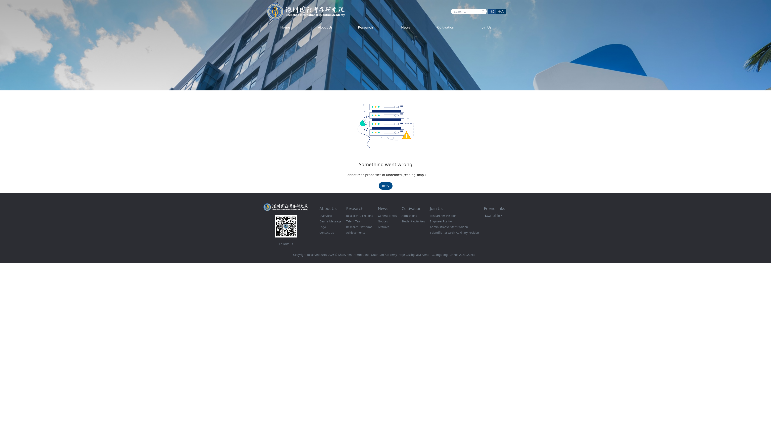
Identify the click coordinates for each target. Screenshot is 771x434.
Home (285, 27)
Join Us (485, 27)
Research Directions (359, 216)
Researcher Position (443, 216)
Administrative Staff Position (449, 227)
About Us (325, 27)
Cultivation (445, 27)
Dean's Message (330, 221)
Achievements (355, 232)
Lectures (383, 227)
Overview (325, 216)
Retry (385, 186)
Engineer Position (442, 221)
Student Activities (413, 221)
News (405, 27)
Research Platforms (359, 227)
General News (387, 216)
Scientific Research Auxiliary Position (454, 232)
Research (365, 27)
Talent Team (354, 221)
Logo (322, 227)
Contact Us (326, 232)
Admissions (409, 216)
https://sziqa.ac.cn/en (413, 255)
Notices (383, 221)
